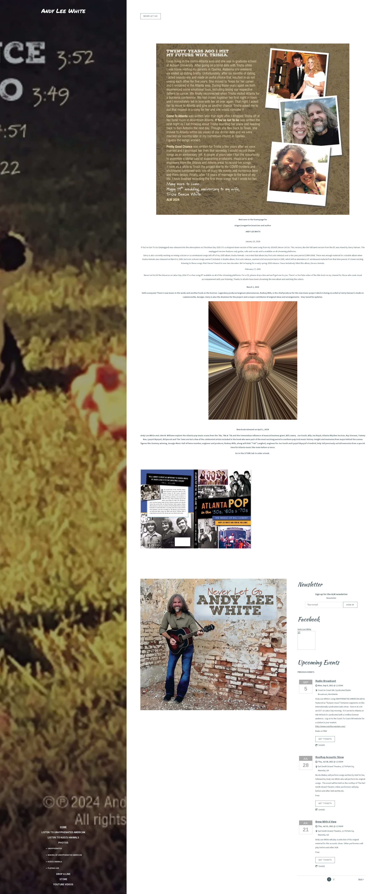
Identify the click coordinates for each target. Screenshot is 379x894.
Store (63, 879)
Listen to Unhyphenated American (63, 832)
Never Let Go (150, 16)
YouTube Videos (63, 884)
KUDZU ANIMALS (55, 861)
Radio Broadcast (325, 681)
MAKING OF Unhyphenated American (65, 855)
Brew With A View (325, 822)
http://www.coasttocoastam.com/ (330, 726)
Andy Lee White (304, 629)
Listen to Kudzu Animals (63, 837)
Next (360, 879)
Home (63, 827)
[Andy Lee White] (306, 649)
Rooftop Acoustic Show (329, 757)
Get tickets (325, 739)
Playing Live (53, 868)
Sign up (350, 604)
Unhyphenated (55, 848)
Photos (63, 842)
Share (321, 745)
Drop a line (63, 874)
